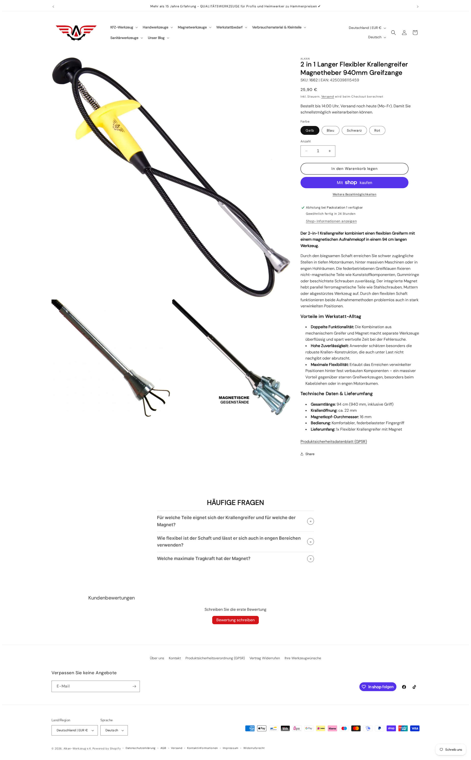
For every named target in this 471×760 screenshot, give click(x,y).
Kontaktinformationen (202, 748)
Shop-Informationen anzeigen (331, 221)
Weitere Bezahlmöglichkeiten (355, 194)
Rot (377, 130)
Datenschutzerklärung (141, 748)
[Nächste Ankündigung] (417, 6)
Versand (327, 97)
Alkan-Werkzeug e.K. (78, 748)
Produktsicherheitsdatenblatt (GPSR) (334, 441)
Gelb (310, 130)
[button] (123, 27)
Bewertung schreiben (235, 620)
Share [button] (309, 454)
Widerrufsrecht (254, 748)
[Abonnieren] (134, 686)
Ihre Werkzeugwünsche (303, 658)
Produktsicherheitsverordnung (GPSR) (215, 658)
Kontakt (175, 658)
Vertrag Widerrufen (264, 658)
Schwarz (354, 130)
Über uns (157, 658)
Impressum (230, 748)
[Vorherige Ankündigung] (53, 6)
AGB (163, 748)
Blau (330, 130)
